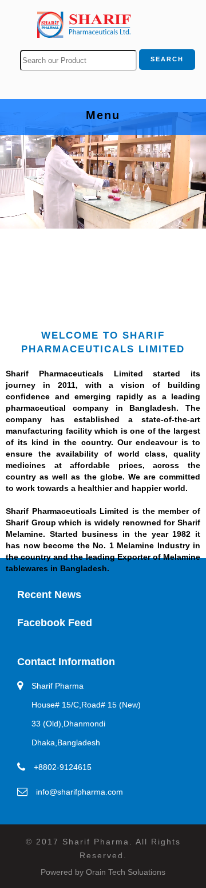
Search (167, 59)
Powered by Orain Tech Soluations (103, 872)
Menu (145, 116)
